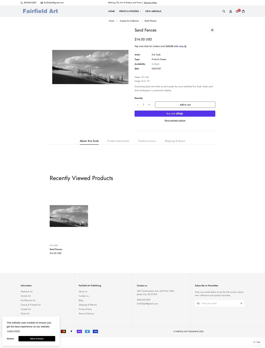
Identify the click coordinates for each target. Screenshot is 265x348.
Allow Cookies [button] (37, 339)
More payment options (175, 120)
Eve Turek (156, 54)
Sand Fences (56, 249)
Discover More (150, 2)
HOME (111, 11)
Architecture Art (28, 300)
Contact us (84, 295)
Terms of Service (86, 313)
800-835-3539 (143, 299)
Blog (81, 300)
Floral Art (25, 313)
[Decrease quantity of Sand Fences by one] (138, 105)
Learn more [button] (13, 331)
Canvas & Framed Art (31, 304)
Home (111, 20)
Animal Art (26, 295)
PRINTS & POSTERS (129, 11)
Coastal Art (26, 309)
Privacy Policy (85, 309)
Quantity (139, 98)
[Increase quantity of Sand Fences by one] (149, 105)
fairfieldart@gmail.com (147, 303)
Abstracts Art (27, 291)
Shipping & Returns (88, 304)
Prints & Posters (159, 59)
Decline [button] (10, 339)
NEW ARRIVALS (153, 11)
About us (83, 291)
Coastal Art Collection (129, 20)
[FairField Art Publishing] (41, 11)
